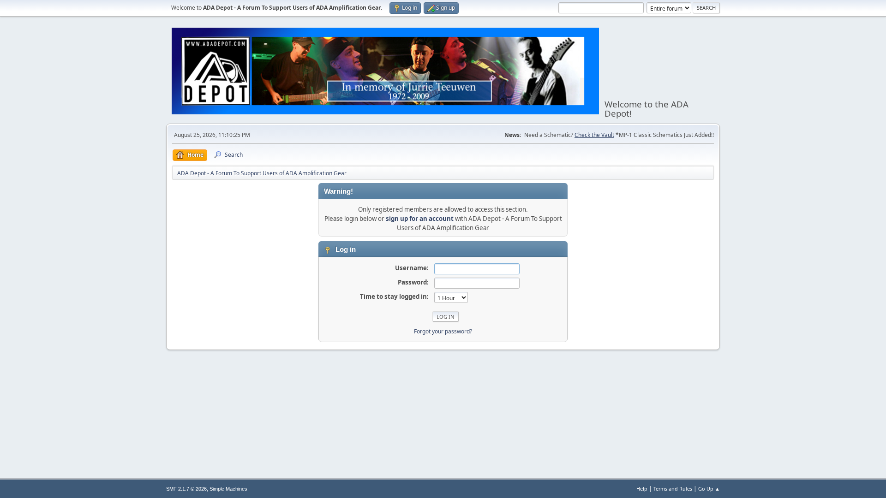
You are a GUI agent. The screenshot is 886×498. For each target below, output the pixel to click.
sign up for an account (420, 218)
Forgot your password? (443, 331)
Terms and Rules (672, 488)
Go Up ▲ (709, 488)
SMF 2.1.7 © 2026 (186, 489)
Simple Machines (228, 489)
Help (641, 488)
